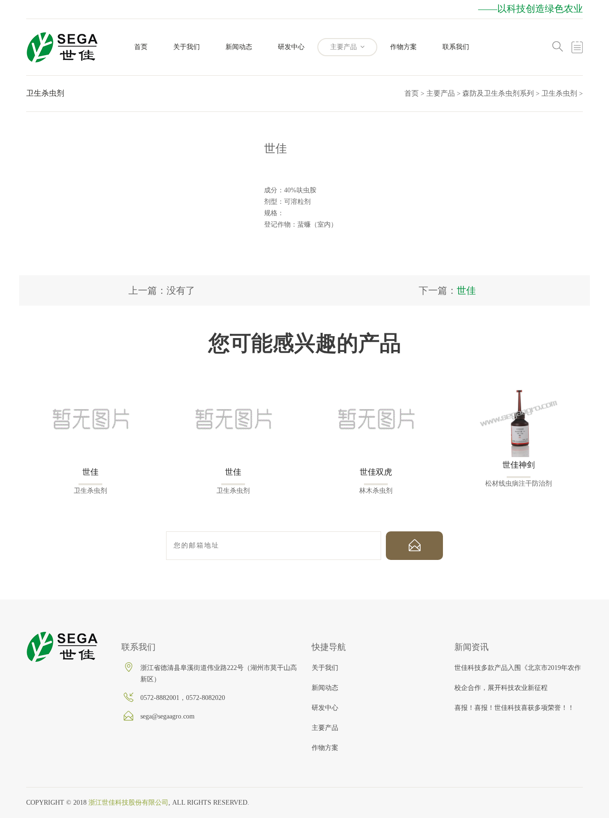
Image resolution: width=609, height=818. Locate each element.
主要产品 (344, 46)
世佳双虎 (376, 472)
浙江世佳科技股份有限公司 (128, 802)
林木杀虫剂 (376, 490)
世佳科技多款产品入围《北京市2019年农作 (517, 667)
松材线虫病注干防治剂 (518, 483)
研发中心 (291, 46)
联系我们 (455, 46)
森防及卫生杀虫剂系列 (498, 93)
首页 (140, 46)
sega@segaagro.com (167, 716)
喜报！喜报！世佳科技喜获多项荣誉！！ (514, 707)
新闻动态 (239, 46)
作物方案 (403, 46)
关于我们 (186, 46)
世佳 (466, 290)
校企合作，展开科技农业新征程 (501, 687)
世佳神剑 (518, 464)
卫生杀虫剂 (559, 93)
